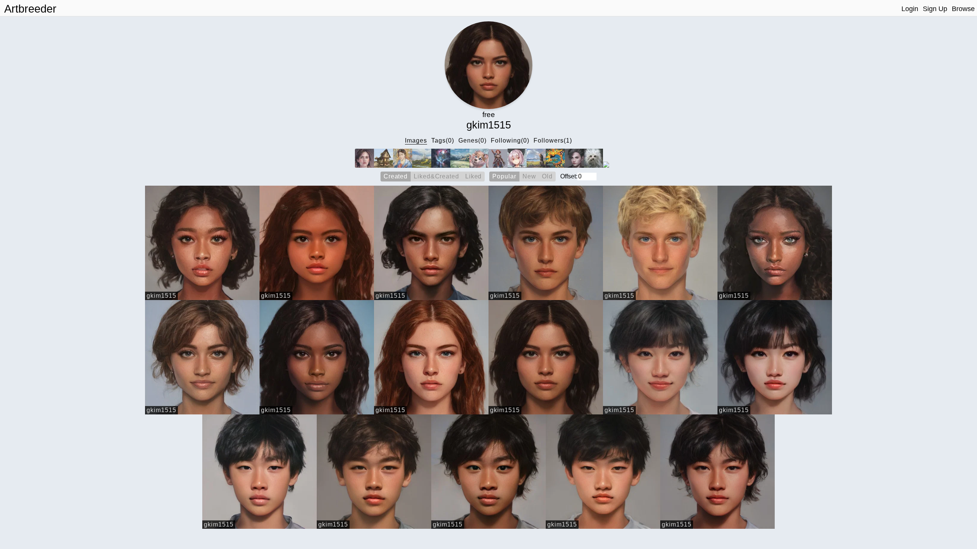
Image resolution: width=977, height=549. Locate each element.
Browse (963, 9)
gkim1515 (161, 295)
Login (909, 9)
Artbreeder (30, 9)
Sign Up (935, 9)
